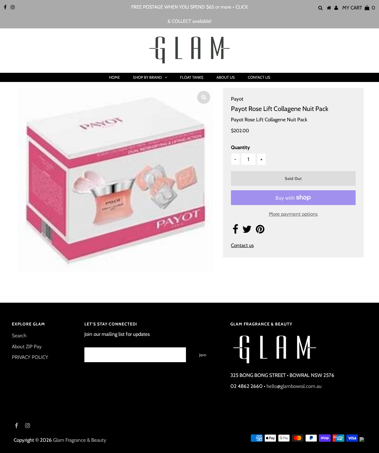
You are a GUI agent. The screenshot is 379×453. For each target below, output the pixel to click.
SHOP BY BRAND (147, 77)
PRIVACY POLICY (30, 357)
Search (19, 335)
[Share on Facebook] (235, 231)
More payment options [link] (293, 214)
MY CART (358, 8)
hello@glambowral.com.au (294, 386)
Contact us (242, 245)
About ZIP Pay (27, 346)
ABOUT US (225, 77)
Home (114, 77)
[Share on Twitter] (247, 231)
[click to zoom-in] (203, 97)
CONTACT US (259, 77)
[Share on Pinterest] (260, 231)
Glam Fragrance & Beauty (79, 440)
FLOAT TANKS (191, 77)
